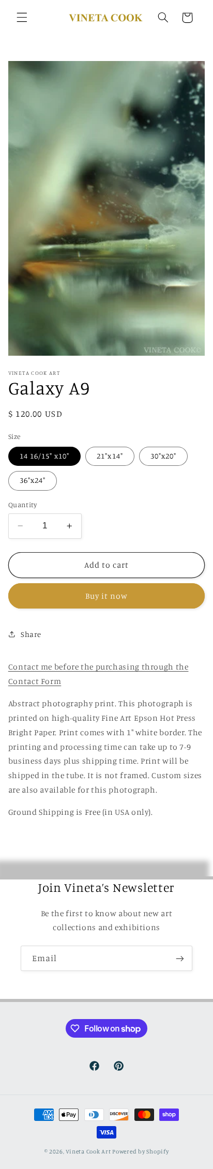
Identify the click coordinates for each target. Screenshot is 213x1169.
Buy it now (106, 596)
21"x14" (110, 455)
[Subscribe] (180, 958)
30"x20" (163, 455)
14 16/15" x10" (45, 455)
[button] (22, 17)
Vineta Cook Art (88, 1151)
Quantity (22, 504)
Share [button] (31, 634)
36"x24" (32, 480)
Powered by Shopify (140, 1151)
